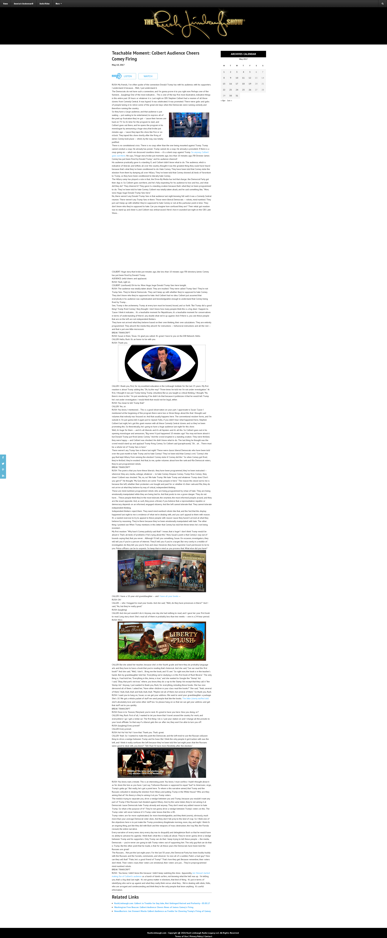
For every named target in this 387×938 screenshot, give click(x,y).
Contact (208, 936)
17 (237, 83)
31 (237, 95)
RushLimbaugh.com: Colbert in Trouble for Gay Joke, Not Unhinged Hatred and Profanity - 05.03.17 (162, 903)
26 (250, 89)
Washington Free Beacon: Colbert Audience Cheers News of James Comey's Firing (153, 907)
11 (243, 77)
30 (230, 95)
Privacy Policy (196, 936)
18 (243, 83)
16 (230, 83)
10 (237, 77)
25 (243, 89)
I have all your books (168, 596)
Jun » (229, 100)
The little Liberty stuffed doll (195, 698)
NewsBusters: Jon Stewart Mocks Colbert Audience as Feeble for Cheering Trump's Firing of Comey (162, 911)
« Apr (223, 100)
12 (250, 77)
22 (224, 89)
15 (224, 83)
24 (237, 89)
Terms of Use (181, 936)
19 (250, 83)
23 (230, 89)
